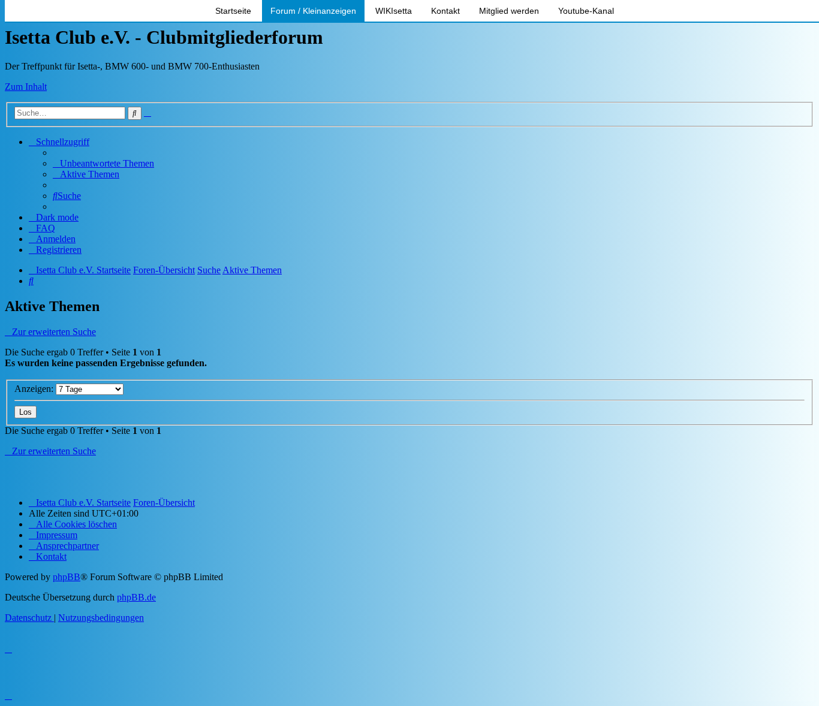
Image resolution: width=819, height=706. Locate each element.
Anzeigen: (35, 389)
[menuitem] (103, 163)
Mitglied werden (509, 11)
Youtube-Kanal (586, 11)
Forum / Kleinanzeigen (313, 11)
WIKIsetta (393, 11)
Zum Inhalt (26, 87)
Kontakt (445, 11)
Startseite (233, 11)
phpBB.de (136, 597)
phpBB (66, 577)
